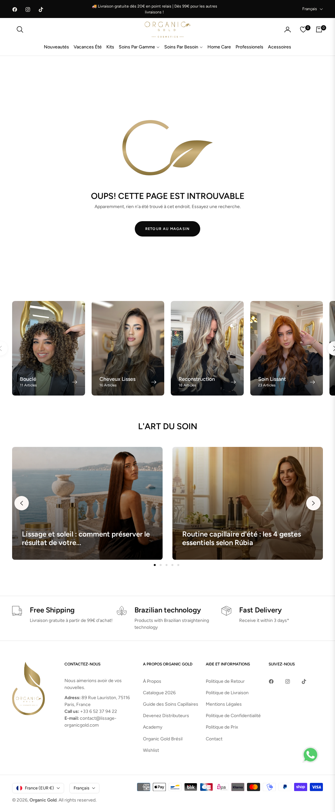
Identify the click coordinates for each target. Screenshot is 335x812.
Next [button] (313, 503)
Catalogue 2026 (159, 693)
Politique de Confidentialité (233, 715)
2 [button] (161, 565)
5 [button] (178, 565)
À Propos (152, 681)
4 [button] (172, 565)
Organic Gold (43, 800)
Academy (152, 727)
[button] (20, 29)
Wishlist (151, 750)
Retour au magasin (167, 229)
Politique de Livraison (227, 693)
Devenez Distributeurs (166, 715)
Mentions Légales (224, 704)
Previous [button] (21, 503)
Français (309, 9)
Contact (214, 739)
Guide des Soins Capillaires (170, 704)
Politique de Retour (225, 681)
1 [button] (155, 565)
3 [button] (167, 565)
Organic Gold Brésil (163, 739)
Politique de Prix (222, 727)
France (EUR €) (39, 788)
